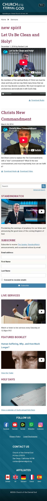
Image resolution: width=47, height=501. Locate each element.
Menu (42, 5)
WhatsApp (31, 429)
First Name (5, 262)
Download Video (26, 171)
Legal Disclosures (30, 436)
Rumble (22, 429)
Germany (23, 481)
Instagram (40, 429)
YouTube (14, 429)
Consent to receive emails (15, 280)
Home (3, 20)
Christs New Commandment (16, 116)
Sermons (14, 20)
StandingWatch (34, 244)
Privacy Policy (15, 436)
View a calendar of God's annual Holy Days (18, 410)
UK (15, 481)
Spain (39, 481)
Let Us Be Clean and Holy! (20, 38)
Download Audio (37, 100)
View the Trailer (7, 373)
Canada (7, 481)
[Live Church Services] (23, 311)
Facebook (6, 429)
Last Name (5, 271)
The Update (22, 244)
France (32, 481)
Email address (7, 252)
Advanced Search (39, 190)
